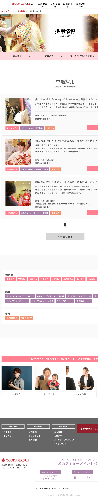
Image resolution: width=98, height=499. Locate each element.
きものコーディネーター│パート (34, 169)
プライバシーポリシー (47, 488)
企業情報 (56, 5)
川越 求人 (92, 279)
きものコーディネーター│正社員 (34, 213)
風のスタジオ (12, 128)
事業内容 (8, 436)
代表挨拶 (8, 432)
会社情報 (33, 432)
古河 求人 (44, 279)
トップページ (8, 11)
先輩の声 (49, 56)
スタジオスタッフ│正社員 (32, 128)
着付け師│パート (84, 301)
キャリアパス (60, 443)
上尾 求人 (50, 128)
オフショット (35, 436)
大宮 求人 (56, 279)
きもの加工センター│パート (79, 296)
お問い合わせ (80, 5)
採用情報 (69, 5)
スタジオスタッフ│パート (17, 301)
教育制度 (33, 440)
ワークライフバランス (81, 56)
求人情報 (21, 11)
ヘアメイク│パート (65, 301)
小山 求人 (80, 279)
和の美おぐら (12, 169)
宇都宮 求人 (68, 279)
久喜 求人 (33, 279)
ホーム (29, 3)
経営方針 (43, 5)
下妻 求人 (22, 279)
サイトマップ (66, 488)
